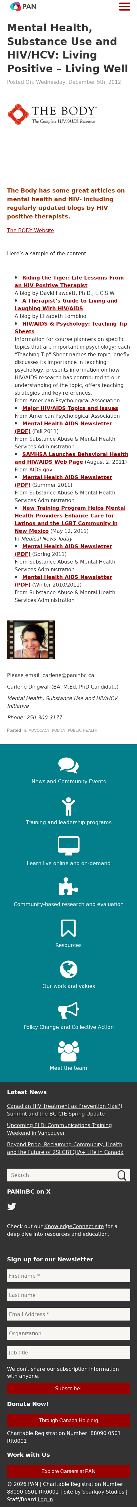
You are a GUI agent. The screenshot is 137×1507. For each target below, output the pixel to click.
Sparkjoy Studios (103, 1491)
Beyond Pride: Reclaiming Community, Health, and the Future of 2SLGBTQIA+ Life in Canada (65, 1148)
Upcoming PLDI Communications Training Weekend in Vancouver (59, 1129)
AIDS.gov (40, 469)
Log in (45, 1499)
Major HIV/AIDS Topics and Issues (70, 408)
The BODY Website (30, 230)
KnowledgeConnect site (74, 1226)
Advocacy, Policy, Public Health (63, 730)
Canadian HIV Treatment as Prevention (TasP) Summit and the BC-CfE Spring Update (64, 1109)
